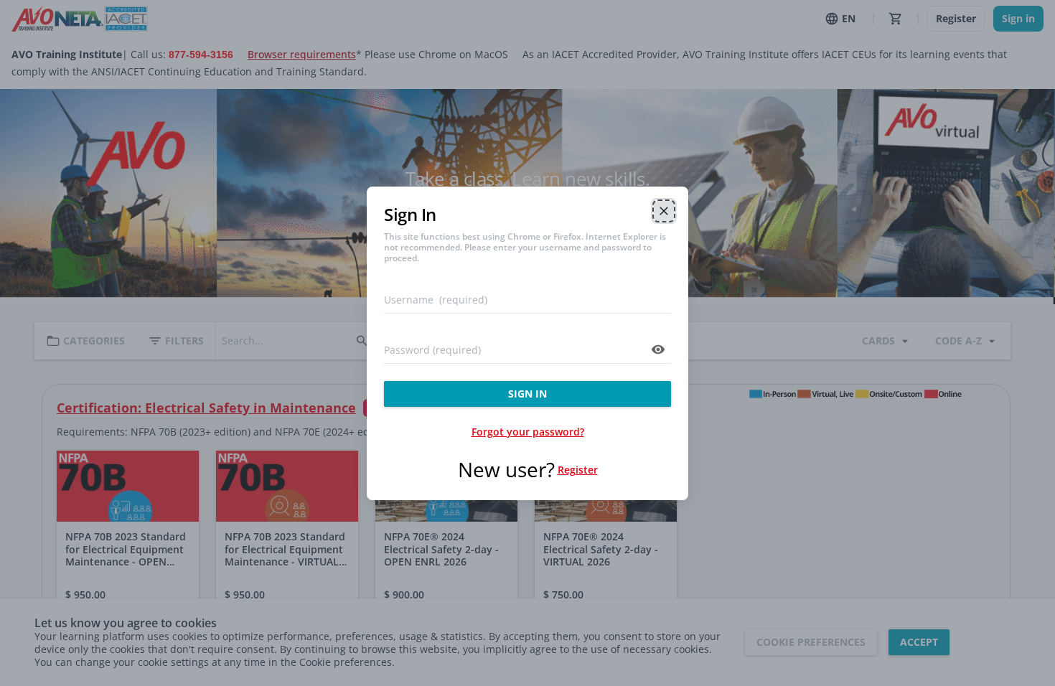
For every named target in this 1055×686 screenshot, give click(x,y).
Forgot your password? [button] (528, 431)
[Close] (664, 211)
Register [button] (578, 469)
